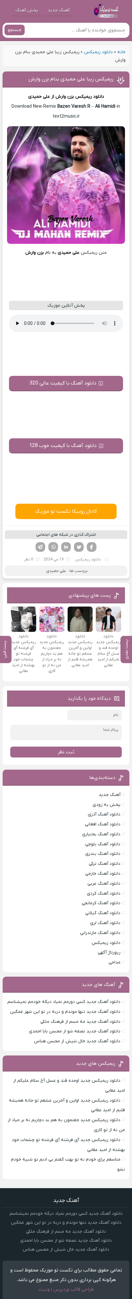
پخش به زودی (106, 805)
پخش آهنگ (26, 10)
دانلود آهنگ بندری (102, 854)
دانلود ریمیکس (98, 52)
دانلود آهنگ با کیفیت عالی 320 (62, 383)
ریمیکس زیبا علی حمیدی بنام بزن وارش (71, 79)
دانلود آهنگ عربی (103, 884)
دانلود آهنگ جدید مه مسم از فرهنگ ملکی (80, 1022)
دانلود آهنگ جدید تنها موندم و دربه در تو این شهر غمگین (65, 1012)
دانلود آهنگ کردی (103, 893)
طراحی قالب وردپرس (73, 1289)
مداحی (114, 962)
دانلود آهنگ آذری (104, 814)
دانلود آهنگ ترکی (104, 864)
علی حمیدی (56, 571)
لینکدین (66, 547)
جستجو (14, 30)
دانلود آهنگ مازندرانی (100, 933)
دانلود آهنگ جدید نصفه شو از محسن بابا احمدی (74, 1031)
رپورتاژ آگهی (109, 952)
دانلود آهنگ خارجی (102, 874)
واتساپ (53, 547)
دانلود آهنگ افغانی (102, 824)
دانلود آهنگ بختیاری (101, 834)
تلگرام (40, 547)
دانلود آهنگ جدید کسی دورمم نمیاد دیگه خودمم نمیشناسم (63, 1002)
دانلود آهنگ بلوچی (102, 844)
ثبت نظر (66, 752)
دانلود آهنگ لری (105, 923)
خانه (121, 52)
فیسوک (91, 547)
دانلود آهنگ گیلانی (102, 913)
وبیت (44, 1289)
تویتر (79, 547)
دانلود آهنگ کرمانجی (101, 903)
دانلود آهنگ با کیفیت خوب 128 (63, 446)
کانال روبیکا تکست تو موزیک (66, 511)
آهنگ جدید (59, 10)
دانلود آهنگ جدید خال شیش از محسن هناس (77, 1041)
